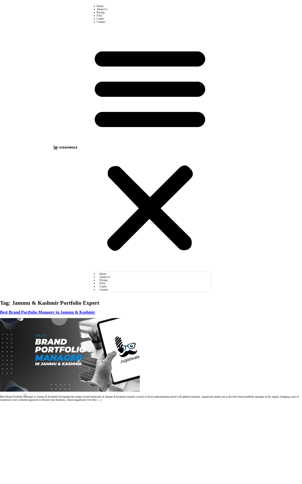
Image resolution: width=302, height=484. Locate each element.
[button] (150, 148)
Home (100, 6)
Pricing (101, 12)
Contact (101, 21)
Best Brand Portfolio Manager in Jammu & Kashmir (47, 312)
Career (100, 18)
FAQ (99, 15)
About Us (102, 9)
